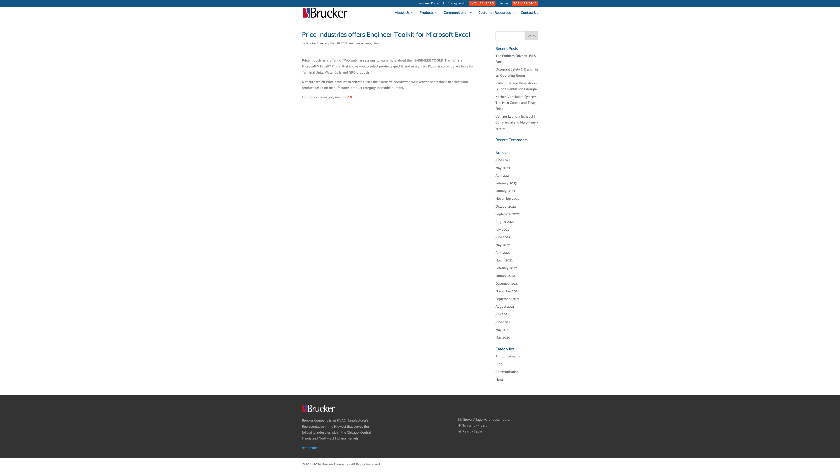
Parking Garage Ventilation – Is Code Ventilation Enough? (516, 86)
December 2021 (506, 284)
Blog (498, 364)
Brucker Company (317, 43)
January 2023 (505, 191)
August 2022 (504, 222)
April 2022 (503, 253)
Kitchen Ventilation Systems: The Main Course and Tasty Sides (516, 103)
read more (309, 448)
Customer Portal (428, 4)
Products (427, 13)
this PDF (347, 97)
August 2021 (504, 307)
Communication (456, 13)
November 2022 (507, 199)
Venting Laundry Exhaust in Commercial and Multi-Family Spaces (516, 122)
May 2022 (502, 245)
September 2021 (507, 299)
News (376, 43)
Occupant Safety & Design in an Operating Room (516, 72)
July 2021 (502, 314)
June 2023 (502, 160)
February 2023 (506, 183)
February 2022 (506, 268)
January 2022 (505, 276)
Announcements (360, 43)
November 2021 (507, 291)
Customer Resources (494, 13)
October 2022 (505, 207)
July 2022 (502, 230)
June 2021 (502, 322)
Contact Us (529, 13)
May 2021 (502, 330)
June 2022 (502, 237)
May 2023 (502, 168)
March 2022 (504, 260)
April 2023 (503, 176)
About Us (402, 13)
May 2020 (502, 338)
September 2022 (507, 214)
